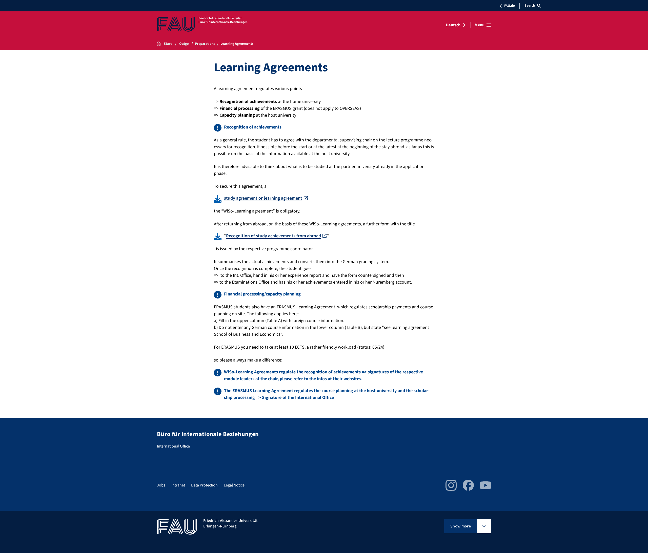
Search (529, 5)
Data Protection (204, 485)
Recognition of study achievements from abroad (273, 236)
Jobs (161, 485)
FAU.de (509, 5)
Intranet (178, 485)
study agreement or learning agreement (263, 198)
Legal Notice (234, 485)
